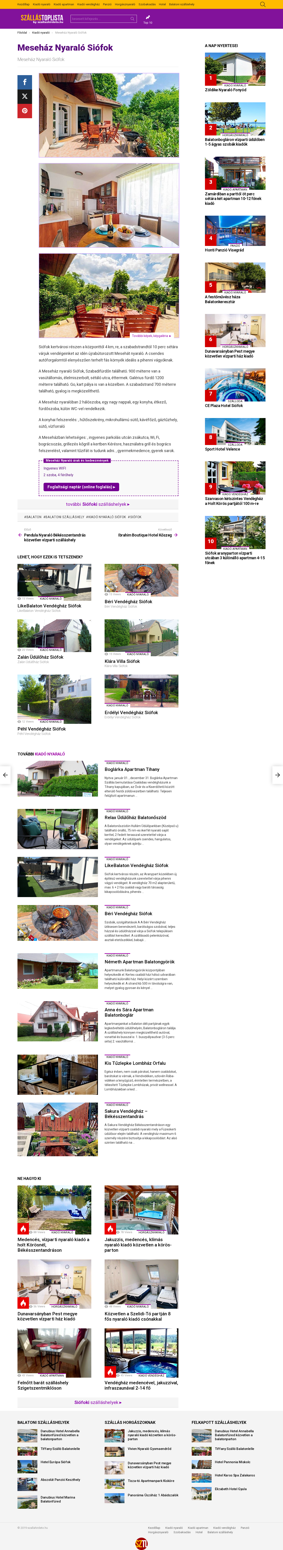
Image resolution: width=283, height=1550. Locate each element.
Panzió (107, 4)
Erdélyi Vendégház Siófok (131, 712)
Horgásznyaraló (125, 4)
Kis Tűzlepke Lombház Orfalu (135, 1063)
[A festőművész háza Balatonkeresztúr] (235, 277)
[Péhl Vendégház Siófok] (54, 699)
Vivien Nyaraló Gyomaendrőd (149, 1449)
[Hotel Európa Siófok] (27, 1466)
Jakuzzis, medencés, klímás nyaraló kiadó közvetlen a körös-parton (138, 1245)
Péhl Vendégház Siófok (41, 729)
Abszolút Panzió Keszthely (60, 1480)
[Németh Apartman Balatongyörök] (57, 971)
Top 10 (147, 22)
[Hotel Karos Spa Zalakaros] (202, 1478)
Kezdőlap (23, 4)
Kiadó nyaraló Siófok (107, 517)
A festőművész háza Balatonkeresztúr (222, 299)
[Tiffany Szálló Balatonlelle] (27, 1451)
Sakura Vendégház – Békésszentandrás (126, 1114)
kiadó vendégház (151, 1375)
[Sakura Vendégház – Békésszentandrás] (57, 1129)
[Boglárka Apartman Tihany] (57, 779)
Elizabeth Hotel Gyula (231, 1489)
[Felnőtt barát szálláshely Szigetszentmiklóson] (54, 1353)
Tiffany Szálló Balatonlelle (60, 1449)
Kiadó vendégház (88, 4)
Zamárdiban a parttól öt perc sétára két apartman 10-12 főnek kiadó (233, 199)
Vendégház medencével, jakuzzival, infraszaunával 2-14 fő (141, 1385)
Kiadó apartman (64, 4)
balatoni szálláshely (65, 517)
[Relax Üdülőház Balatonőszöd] (57, 829)
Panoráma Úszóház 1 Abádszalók (153, 1495)
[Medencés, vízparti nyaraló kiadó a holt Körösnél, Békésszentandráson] (54, 1210)
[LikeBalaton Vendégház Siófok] (54, 582)
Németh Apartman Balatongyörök (140, 961)
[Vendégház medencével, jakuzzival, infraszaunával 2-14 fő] (141, 1353)
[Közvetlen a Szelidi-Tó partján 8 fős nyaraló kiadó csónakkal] (141, 1284)
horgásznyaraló (151, 1232)
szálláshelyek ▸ (98, 1402)
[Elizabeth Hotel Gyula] (202, 1493)
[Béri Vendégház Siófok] (141, 580)
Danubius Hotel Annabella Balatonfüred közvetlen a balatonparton (60, 1435)
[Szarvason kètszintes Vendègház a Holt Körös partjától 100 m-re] (235, 477)
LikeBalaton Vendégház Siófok (49, 606)
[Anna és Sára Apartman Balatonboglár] (57, 1021)
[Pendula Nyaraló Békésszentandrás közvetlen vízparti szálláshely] (5, 775)
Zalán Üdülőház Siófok (40, 657)
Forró (23, 1228)
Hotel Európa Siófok (56, 1462)
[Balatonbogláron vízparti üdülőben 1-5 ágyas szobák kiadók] (235, 118)
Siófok (136, 517)
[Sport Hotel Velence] (235, 431)
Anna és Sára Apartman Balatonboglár (129, 1012)
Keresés (132, 20)
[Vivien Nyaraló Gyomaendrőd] (114, 1452)
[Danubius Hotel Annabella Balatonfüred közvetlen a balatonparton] (27, 1435)
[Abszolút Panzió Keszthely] (27, 1484)
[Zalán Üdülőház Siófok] (54, 635)
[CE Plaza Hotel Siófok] (235, 384)
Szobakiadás (147, 4)
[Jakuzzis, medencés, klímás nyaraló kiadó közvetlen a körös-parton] (141, 1210)
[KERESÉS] (263, 4)
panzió (235, 245)
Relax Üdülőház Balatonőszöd (135, 817)
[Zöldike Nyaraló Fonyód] (235, 69)
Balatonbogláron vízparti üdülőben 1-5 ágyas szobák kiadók (234, 142)
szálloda (235, 401)
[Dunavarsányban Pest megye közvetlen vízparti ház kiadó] (54, 1284)
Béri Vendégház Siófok (128, 601)
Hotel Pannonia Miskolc (232, 1462)
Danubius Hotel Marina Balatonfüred (58, 1499)
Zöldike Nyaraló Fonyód (225, 89)
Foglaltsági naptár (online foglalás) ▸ (81, 487)
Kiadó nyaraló (41, 4)
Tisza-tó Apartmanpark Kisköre (151, 1481)
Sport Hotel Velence (222, 449)
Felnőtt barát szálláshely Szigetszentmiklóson (42, 1385)
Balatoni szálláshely (181, 4)
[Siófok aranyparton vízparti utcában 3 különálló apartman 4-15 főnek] (235, 532)
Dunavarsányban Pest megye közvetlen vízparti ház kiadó (47, 1316)
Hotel (162, 4)
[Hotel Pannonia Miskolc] (202, 1464)
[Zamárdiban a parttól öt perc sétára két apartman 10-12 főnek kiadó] (235, 173)
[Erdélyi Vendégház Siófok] (141, 691)
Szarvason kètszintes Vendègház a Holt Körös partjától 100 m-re (234, 501)
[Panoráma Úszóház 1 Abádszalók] (114, 1498)
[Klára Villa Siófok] (141, 637)
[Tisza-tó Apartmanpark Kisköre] (114, 1484)
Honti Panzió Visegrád (224, 250)
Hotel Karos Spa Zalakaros (235, 1475)
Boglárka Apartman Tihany (132, 769)
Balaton (34, 517)
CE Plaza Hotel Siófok (224, 405)
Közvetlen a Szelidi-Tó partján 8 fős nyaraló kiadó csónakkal (138, 1316)
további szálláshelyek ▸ (98, 504)
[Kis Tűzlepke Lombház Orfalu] (57, 1075)
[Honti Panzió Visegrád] (235, 231)
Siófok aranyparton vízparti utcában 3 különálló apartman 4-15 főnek (235, 558)
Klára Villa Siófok (122, 661)
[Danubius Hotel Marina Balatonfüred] (27, 1502)
